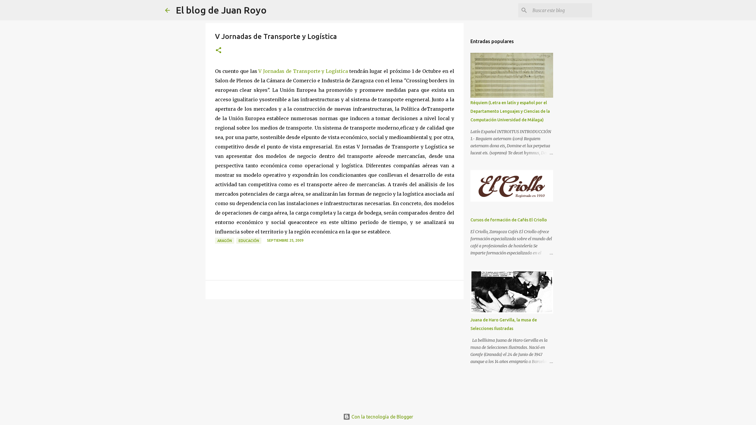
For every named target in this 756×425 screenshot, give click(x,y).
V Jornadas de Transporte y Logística (303, 71)
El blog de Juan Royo (221, 10)
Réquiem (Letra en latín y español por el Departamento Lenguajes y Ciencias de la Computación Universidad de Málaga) (510, 111)
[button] (218, 51)
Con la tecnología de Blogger (381, 416)
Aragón (224, 241)
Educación (249, 241)
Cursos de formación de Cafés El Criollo (508, 220)
